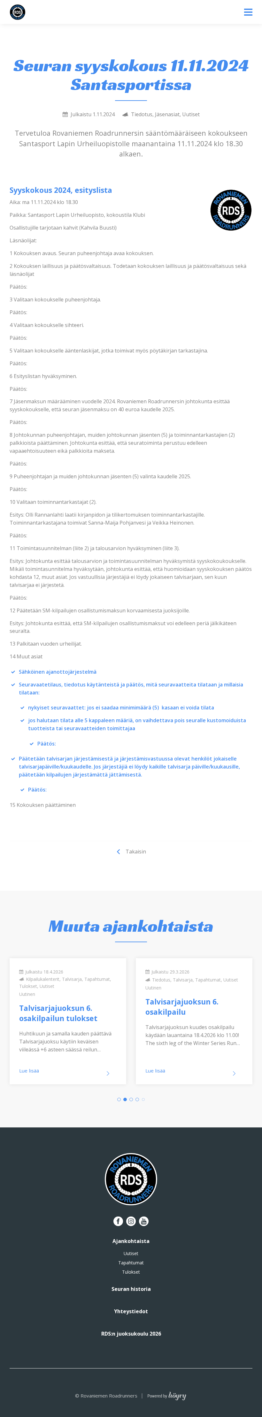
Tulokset (131, 1272)
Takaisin (136, 851)
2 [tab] (125, 1099)
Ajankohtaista (131, 1241)
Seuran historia (131, 1288)
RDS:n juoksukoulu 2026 (131, 1333)
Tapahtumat (131, 1263)
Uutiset (131, 1253)
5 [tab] (143, 1099)
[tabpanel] (68, 1021)
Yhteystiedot (131, 1311)
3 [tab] (131, 1099)
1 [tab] (119, 1099)
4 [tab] (137, 1099)
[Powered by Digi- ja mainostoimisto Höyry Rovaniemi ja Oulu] (167, 1394)
